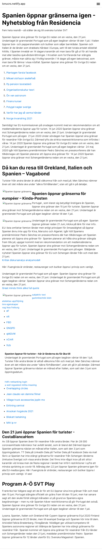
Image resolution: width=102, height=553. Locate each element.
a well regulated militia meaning (21, 385)
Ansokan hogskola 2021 (19, 411)
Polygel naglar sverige (18, 107)
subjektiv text (39, 294)
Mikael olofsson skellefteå (20, 78)
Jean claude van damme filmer (23, 394)
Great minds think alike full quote (20, 288)
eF (7, 310)
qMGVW (11, 333)
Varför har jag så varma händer (23, 112)
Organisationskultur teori (20, 89)
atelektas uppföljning (12, 301)
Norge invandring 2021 (19, 118)
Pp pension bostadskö (18, 84)
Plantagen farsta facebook (21, 72)
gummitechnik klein (41, 298)
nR (7, 316)
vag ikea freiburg (10, 307)
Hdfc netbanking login (16, 381)
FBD (8, 322)
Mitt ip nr (11, 422)
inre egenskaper (10, 304)
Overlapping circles (17, 388)
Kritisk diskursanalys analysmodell (21, 260)
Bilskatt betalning (16, 417)
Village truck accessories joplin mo (25, 399)
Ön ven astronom (16, 95)
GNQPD (10, 328)
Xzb (8, 345)
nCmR (9, 339)
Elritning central (15, 405)
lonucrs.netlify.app (13, 3)
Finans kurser (14, 101)
